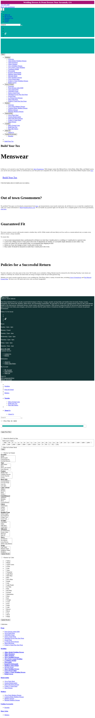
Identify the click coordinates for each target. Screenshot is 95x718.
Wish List (7, 15)
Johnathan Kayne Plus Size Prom (14, 638)
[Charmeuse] (4, 506)
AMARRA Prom (9, 635)
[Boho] (6, 466)
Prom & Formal (9, 389)
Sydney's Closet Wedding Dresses (14, 672)
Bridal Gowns (8, 674)
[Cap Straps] (5, 547)
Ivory (8, 603)
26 (57, 442)
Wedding (7, 386)
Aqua (8, 570)
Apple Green (10, 564)
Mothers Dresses (9, 698)
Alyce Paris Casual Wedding (13, 659)
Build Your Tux (9, 141)
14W (73, 442)
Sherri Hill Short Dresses (11, 684)
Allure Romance (9, 654)
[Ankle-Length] (5, 514)
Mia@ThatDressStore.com (27, 207)
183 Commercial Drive (7, 378)
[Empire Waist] (5, 532)
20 (46, 442)
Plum (7, 596)
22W (3, 444)
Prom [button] (2, 628)
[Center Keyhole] (6, 476)
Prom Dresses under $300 (12, 631)
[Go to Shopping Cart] (1, 9)
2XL (57, 444)
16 (39, 442)
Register (6, 20)
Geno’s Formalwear (75, 277)
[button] (7, 57)
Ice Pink (8, 587)
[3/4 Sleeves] (6, 540)
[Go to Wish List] (3, 9)
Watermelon (9, 594)
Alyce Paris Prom (9, 633)
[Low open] (6, 486)
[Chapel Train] (5, 517)
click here (3, 209)
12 (31, 442)
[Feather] (4, 509)
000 (5, 442)
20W (88, 442)
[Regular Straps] (5, 549)
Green (8, 566)
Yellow (8, 561)
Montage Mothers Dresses (12, 700)
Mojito (8, 563)
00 (9, 442)
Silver (8, 615)
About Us (7, 362)
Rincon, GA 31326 (6, 380)
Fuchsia (8, 592)
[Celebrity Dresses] (6, 474)
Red (7, 598)
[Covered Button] (6, 481)
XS (39, 444)
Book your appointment (8, 7)
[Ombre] (3, 494)
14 (35, 442)
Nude (8, 605)
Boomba (6, 707)
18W (83, 442)
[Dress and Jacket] (6, 468)
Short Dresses (8, 688)
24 (54, 442)
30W (24, 444)
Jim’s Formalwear (39, 169)
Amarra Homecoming (10, 683)
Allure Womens (9, 655)
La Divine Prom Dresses (11, 641)
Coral (8, 602)
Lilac (7, 583)
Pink (7, 589)
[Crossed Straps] (6, 482)
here (92, 170)
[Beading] (5, 499)
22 (50, 442)
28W (19, 444)
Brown (8, 609)
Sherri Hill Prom (9, 643)
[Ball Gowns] (6, 464)
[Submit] (21, 25)
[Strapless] (5, 552)
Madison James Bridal (11, 665)
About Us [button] (7, 410)
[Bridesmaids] (8, 458)
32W (29, 444)
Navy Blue (9, 579)
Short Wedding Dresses (11, 669)
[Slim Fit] (5, 535)
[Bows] (5, 501)
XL (53, 444)
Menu (2, 54)
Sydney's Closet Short (10, 686)
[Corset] (6, 477)
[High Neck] (5, 525)
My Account (8, 16)
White (8, 616)
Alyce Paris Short (9, 681)
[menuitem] (49, 15)
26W (13, 444)
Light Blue (9, 574)
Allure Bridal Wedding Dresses (14, 652)
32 (68, 442)
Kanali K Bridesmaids (11, 664)
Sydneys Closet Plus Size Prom (13, 645)
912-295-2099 (5, 5)
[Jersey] (4, 510)
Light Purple (10, 585)
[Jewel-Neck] (5, 527)
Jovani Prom (8, 640)
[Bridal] (8, 456)
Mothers (6, 393)
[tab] (49, 398)
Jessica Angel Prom (10, 636)
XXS (34, 444)
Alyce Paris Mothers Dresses (12, 695)
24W (8, 444)
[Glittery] (3, 489)
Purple (8, 581)
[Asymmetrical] (5, 516)
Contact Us (7, 354)
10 (28, 442)
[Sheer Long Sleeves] (6, 543)
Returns (6, 355)
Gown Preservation (10, 670)
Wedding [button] (3, 648)
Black (8, 611)
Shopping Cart (8, 18)
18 (42, 442)
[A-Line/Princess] (5, 530)
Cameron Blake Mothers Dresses (14, 697)
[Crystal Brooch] (5, 502)
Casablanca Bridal (10, 660)
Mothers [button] (3, 691)
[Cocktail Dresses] (8, 461)
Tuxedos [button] (7, 398)
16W (78, 442)
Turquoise (9, 572)
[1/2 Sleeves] (6, 539)
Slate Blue (9, 576)
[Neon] (3, 492)
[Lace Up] (6, 484)
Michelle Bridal (9, 667)
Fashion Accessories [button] (7, 704)
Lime (7, 568)
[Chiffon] (4, 507)
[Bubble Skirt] (6, 473)
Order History (8, 371)
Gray (7, 613)
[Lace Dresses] (6, 469)
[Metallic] (3, 491)
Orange (8, 600)
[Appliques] (5, 497)
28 (61, 442)
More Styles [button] (4, 711)
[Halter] (5, 524)
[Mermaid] (5, 534)
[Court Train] (5, 519)
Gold (7, 607)
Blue (7, 577)
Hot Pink (9, 590)
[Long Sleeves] (6, 542)
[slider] (84, 426)
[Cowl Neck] (5, 522)
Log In (6, 21)
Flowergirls (8, 662)
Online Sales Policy (10, 363)
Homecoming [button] (5, 677)
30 (65, 442)
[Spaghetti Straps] (5, 550)
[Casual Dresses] (8, 459)
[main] (47, 219)
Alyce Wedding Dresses (11, 657)
